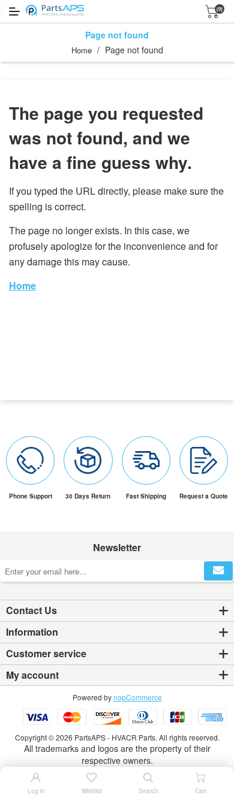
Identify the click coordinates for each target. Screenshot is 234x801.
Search (148, 791)
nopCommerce (137, 697)
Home (81, 50)
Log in (36, 791)
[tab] (117, 611)
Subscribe (218, 571)
